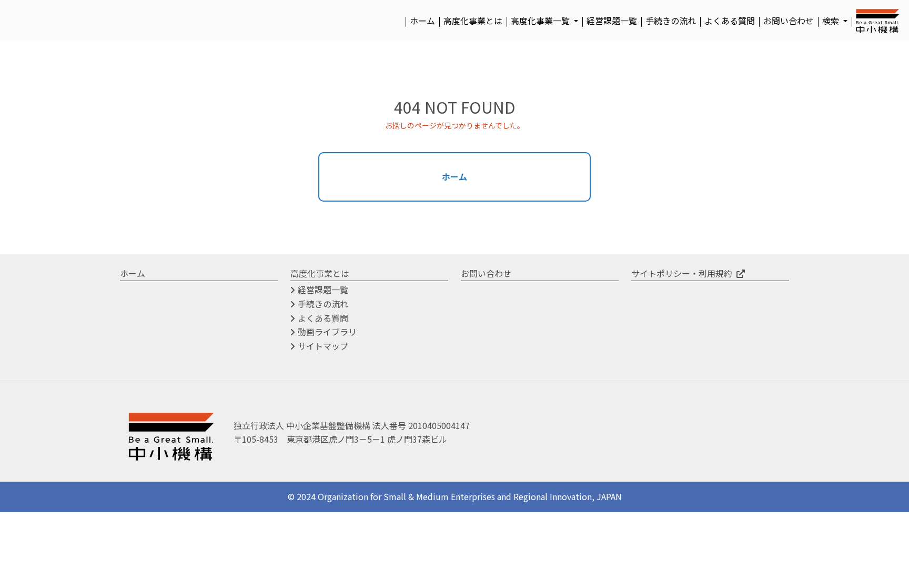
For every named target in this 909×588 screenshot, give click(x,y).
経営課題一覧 (612, 20)
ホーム (422, 20)
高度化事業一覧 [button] (541, 20)
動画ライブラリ (327, 331)
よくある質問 (729, 20)
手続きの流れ (670, 20)
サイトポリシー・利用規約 (681, 273)
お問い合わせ (788, 20)
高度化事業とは (472, 20)
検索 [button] (831, 20)
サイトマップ (323, 346)
